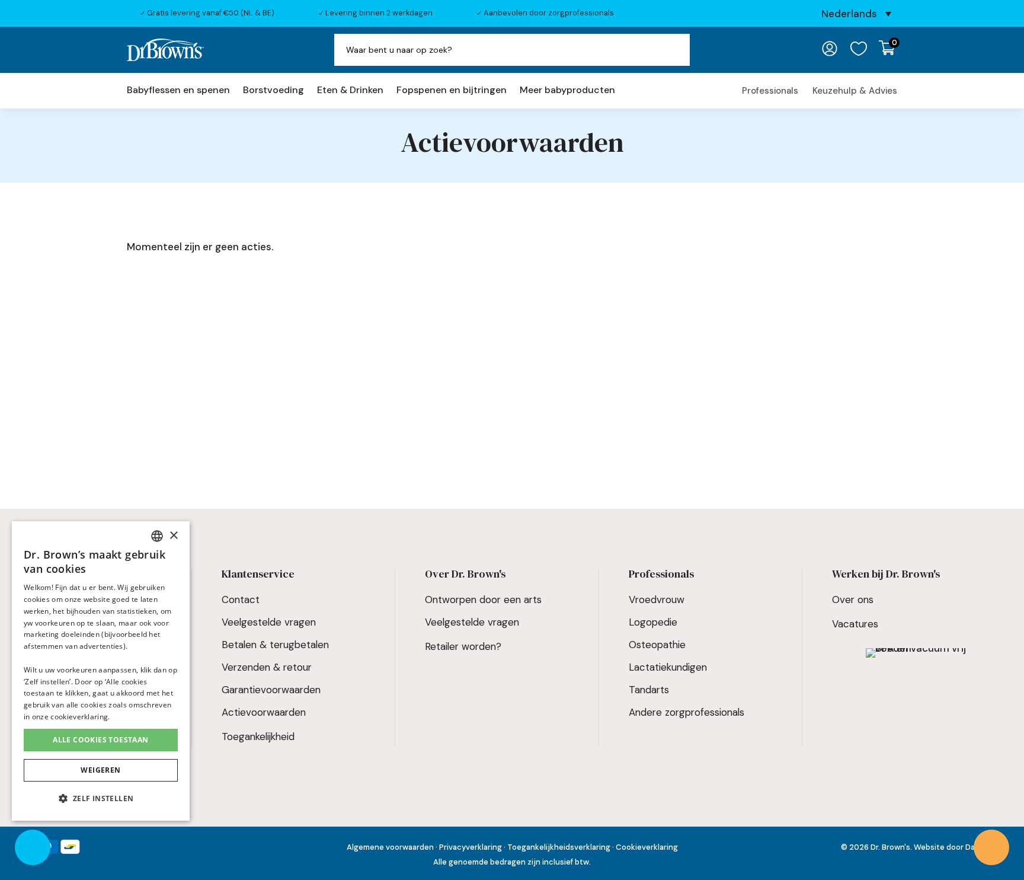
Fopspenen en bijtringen (451, 91)
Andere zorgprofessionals (686, 712)
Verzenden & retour (267, 667)
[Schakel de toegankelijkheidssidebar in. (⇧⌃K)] (32, 847)
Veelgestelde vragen (269, 622)
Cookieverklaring (647, 847)
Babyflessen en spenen (178, 91)
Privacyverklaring (470, 847)
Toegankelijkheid (258, 736)
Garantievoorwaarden (271, 689)
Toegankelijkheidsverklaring (559, 847)
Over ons (852, 599)
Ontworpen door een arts (483, 599)
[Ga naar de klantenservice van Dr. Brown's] (991, 847)
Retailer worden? (463, 646)
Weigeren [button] (100, 770)
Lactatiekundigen (668, 667)
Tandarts (649, 689)
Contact (241, 599)
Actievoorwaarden (264, 712)
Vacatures (855, 623)
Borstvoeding (273, 91)
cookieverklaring (79, 717)
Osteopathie (657, 644)
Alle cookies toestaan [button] (100, 740)
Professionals (770, 91)
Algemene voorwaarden (390, 847)
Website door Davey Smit (960, 847)
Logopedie (653, 622)
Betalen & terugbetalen (275, 644)
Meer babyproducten (567, 91)
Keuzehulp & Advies (854, 91)
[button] (101, 799)
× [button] (173, 535)
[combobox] (157, 536)
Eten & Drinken (350, 91)
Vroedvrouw (656, 599)
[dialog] (101, 671)
